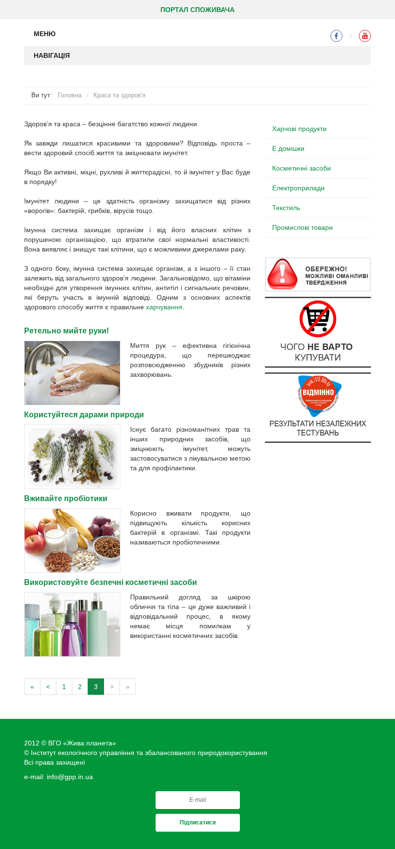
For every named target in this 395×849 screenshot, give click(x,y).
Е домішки (288, 148)
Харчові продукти (299, 129)
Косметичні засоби (301, 168)
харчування (164, 307)
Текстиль (286, 208)
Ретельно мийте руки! (66, 331)
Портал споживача (197, 9)
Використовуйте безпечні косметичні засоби (110, 582)
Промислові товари (302, 227)
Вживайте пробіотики (65, 498)
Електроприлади (298, 188)
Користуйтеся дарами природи (84, 415)
